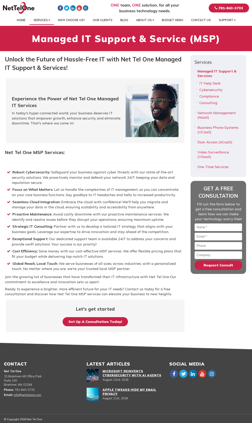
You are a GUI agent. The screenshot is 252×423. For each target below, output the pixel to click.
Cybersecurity (211, 89)
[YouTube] (79, 8)
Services (41, 20)
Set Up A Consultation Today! (95, 321)
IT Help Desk (210, 83)
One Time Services (213, 166)
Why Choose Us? (71, 20)
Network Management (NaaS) (216, 115)
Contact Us (201, 20)
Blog (124, 20)
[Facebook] (60, 8)
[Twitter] (66, 8)
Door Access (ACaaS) (214, 142)
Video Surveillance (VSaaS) (213, 154)
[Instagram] (85, 8)
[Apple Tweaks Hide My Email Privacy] (93, 394)
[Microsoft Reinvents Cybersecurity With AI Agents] (93, 375)
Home (21, 20)
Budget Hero (172, 20)
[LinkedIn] (73, 8)
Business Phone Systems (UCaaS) (217, 129)
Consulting (208, 103)
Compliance (209, 96)
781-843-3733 (230, 8)
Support (226, 20)
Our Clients (102, 20)
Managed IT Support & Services (216, 73)
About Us (144, 20)
